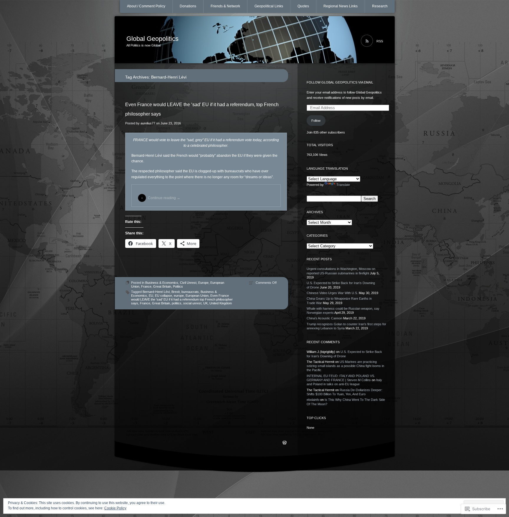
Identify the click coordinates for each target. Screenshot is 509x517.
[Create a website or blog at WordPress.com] (284, 443)
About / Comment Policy (146, 6)
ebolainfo (313, 399)
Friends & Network (225, 6)
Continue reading (164, 198)
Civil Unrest (188, 282)
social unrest (192, 303)
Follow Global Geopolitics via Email (340, 82)
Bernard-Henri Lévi (156, 291)
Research (380, 6)
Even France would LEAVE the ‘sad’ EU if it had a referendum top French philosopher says (182, 299)
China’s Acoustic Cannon (324, 318)
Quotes (303, 6)
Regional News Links (340, 6)
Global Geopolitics (152, 38)
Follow (315, 120)
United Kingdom (220, 303)
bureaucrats (190, 291)
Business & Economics (161, 282)
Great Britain (162, 286)
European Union (197, 295)
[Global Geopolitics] (255, 40)
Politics (178, 286)
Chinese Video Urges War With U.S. (332, 293)
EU (151, 295)
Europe (203, 282)
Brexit (175, 291)
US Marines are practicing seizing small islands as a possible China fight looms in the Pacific (345, 366)
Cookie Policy (115, 508)
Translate (343, 184)
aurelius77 (148, 123)
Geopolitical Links (268, 6)
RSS (379, 41)
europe (179, 295)
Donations (188, 6)
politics (176, 303)
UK (205, 303)
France (146, 286)
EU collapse (163, 295)
